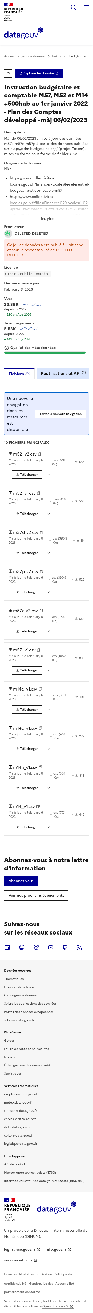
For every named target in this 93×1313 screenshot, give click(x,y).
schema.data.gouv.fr (19, 1020)
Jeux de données (33, 56)
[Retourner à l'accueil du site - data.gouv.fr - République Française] (56, 1209)
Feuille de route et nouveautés (26, 1049)
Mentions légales (40, 1283)
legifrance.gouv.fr (19, 1249)
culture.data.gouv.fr (19, 1135)
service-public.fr (18, 1260)
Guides (9, 1040)
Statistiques (12, 1073)
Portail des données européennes (28, 1011)
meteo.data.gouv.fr (18, 1102)
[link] (39, 73)
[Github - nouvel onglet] (65, 947)
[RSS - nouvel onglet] (79, 947)
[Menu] (87, 7)
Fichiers (19, 374)
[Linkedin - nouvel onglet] (7, 947)
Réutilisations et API (63, 373)
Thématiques (14, 979)
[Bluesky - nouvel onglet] (36, 947)
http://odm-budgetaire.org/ (34, 149)
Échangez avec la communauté (27, 1065)
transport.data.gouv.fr (20, 1110)
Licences (10, 1274)
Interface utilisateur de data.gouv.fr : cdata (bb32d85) (44, 1181)
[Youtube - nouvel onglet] (50, 947)
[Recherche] (73, 7)
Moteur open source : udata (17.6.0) (30, 1172)
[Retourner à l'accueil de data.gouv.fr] (23, 34)
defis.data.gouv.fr (17, 1127)
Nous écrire (12, 1057)
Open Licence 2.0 (55, 1306)
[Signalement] (8, 73)
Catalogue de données (21, 995)
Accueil (9, 56)
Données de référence (20, 987)
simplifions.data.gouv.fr (21, 1094)
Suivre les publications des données (30, 1003)
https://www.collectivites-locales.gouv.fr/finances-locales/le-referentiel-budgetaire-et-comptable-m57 (49, 184)
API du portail (14, 1164)
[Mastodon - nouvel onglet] (22, 947)
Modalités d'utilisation (35, 1274)
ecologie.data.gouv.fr (20, 1119)
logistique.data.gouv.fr (20, 1143)
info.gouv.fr (56, 1249)
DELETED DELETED (31, 233)
